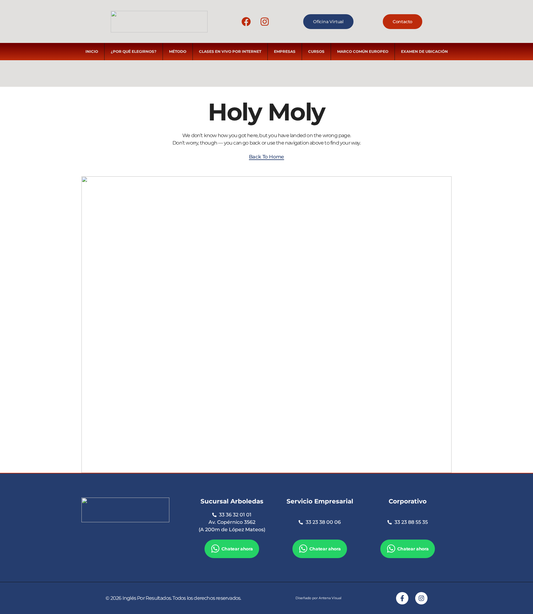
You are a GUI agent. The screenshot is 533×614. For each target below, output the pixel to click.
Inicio (91, 51)
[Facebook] (246, 21)
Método (177, 51)
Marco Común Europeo (362, 51)
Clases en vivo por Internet (230, 51)
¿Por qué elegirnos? (133, 51)
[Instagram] (264, 21)
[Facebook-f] (402, 598)
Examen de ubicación (424, 51)
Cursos (316, 51)
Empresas (284, 51)
